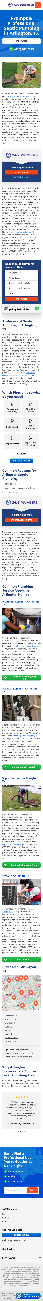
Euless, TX (9, 1034)
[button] (14, 997)
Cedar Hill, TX (10, 1041)
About (5, 1221)
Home (5, 1214)
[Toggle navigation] (4, 5)
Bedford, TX (10, 1030)
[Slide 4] (25, 1131)
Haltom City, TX (11, 1037)
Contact (5, 1217)
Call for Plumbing (21, 172)
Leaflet (38, 1010)
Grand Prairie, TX (12, 1019)
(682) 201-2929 (24, 49)
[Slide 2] (20, 1131)
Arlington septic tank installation (22, 96)
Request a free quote (21, 520)
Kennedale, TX (11, 1016)
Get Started (22, 41)
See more (21, 453)
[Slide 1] (18, 1131)
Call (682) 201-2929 (21, 515)
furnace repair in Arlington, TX (24, 736)
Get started (22, 299)
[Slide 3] (22, 1131)
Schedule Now (21, 1235)
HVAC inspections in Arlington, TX (20, 232)
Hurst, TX (8, 1026)
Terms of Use (7, 1298)
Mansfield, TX (10, 1023)
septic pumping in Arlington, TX (15, 844)
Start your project (21, 461)
